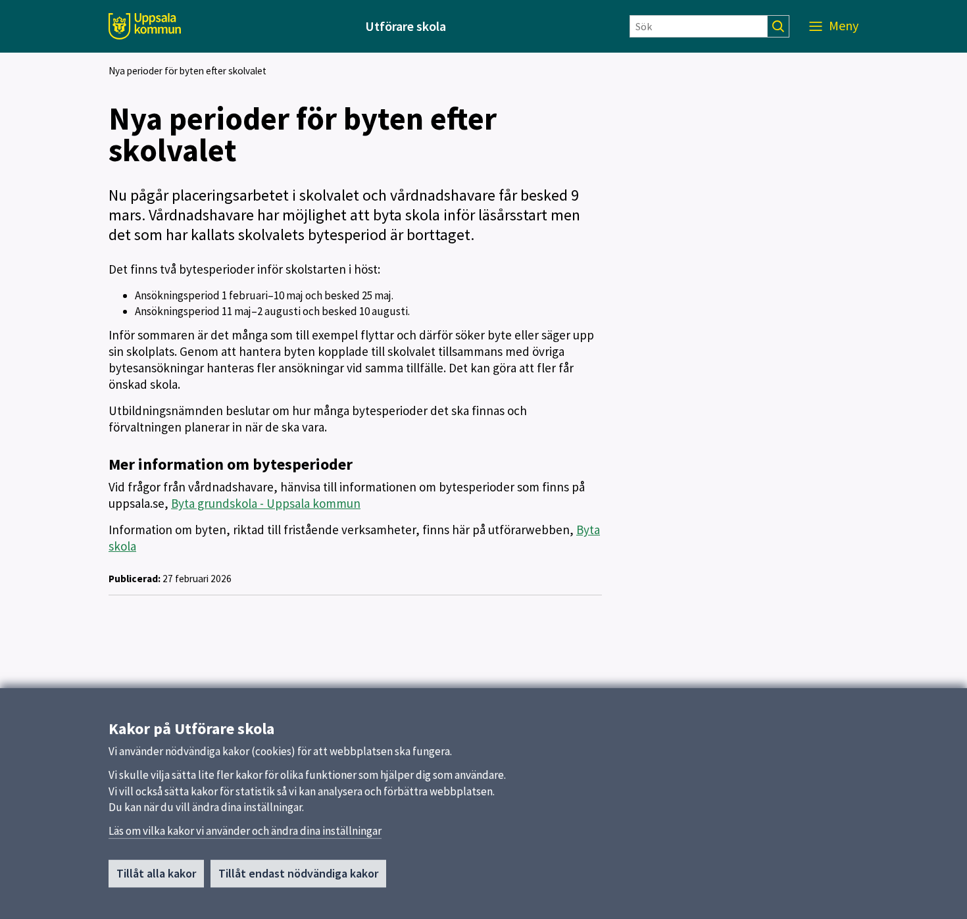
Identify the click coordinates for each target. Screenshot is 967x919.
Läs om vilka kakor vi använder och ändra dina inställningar (245, 831)
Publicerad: (135, 578)
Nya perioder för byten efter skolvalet (187, 70)
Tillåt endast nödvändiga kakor (298, 873)
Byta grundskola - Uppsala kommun (265, 503)
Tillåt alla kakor (156, 873)
